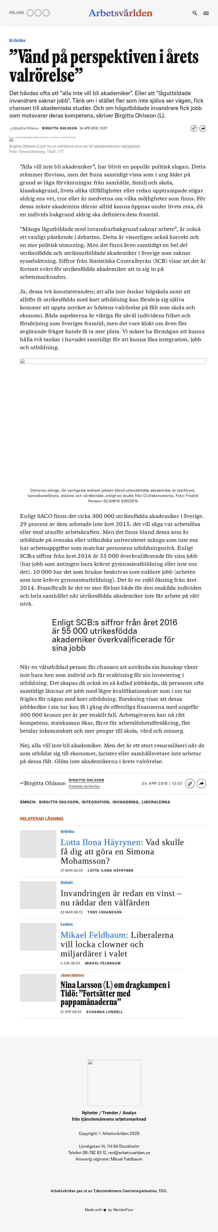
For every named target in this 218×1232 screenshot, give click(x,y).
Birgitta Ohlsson (59, 128)
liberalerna (156, 802)
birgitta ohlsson (59, 802)
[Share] (202, 128)
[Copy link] (194, 128)
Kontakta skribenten (84, 786)
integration (96, 802)
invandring (126, 802)
